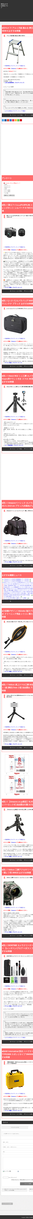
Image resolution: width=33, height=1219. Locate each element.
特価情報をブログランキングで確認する (15, 65)
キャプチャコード (12, 1177)
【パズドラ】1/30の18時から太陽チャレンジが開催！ (15, 598)
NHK (6, 184)
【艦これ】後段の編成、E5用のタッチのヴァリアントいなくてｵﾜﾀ (18, 590)
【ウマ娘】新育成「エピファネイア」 (12, 596)
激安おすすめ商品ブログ (4, 5)
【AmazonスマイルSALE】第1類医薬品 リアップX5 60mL (16, 579)
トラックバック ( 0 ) (15, 1127)
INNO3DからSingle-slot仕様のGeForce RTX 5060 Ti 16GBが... (17, 594)
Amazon (13, 68)
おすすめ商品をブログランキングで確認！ (15, 111)
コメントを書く (29, 291)
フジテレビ (7, 186)
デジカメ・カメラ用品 (17, 115)
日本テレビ (7, 187)
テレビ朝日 (7, 190)
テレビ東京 (7, 191)
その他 (6, 193)
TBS (6, 188)
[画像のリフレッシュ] (18, 1171)
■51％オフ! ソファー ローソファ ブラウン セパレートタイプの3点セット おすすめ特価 (15, 1190)
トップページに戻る (7, 1203)
